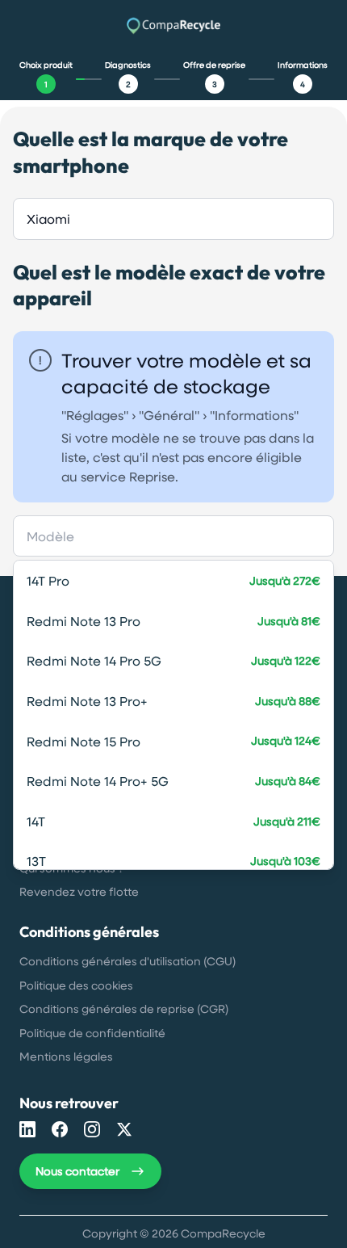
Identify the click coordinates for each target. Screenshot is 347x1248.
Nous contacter (77, 1171)
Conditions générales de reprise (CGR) (123, 1008)
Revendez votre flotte (79, 891)
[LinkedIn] (27, 1129)
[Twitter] (124, 1129)
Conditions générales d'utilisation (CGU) (127, 961)
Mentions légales (66, 1056)
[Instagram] (92, 1129)
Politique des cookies (76, 985)
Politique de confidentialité (92, 1032)
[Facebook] (60, 1129)
